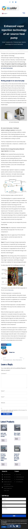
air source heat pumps (7, 68)
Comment (4, 373)
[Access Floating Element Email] (17, 526)
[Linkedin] (12, 2)
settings (12, 524)
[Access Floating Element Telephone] (13, 526)
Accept (4, 526)
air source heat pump (18, 81)
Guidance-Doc (9, 42)
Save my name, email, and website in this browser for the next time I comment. (14, 411)
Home (3, 42)
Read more (3, 440)
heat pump (10, 290)
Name (3, 390)
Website (3, 402)
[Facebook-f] (9, 2)
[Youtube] (15, 2)
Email (2, 396)
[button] (4, 345)
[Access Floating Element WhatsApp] (10, 526)
